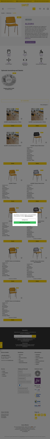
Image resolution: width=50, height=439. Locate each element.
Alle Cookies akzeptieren (25, 222)
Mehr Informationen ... (29, 216)
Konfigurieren (25, 219)
